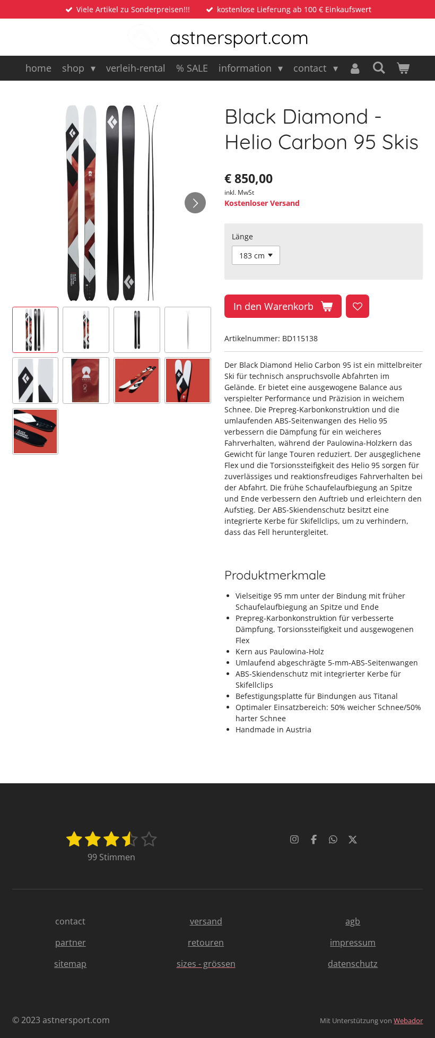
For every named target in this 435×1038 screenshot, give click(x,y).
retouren (206, 942)
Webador (408, 1020)
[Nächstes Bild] (195, 202)
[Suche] (379, 67)
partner (70, 942)
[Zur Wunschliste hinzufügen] (357, 306)
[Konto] (355, 68)
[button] (35, 330)
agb (352, 921)
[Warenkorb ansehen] (403, 68)
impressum (353, 942)
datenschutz (353, 964)
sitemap (70, 964)
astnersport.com (239, 37)
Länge (242, 236)
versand (206, 921)
